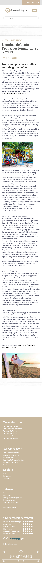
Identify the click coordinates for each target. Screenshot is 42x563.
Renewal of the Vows (11, 455)
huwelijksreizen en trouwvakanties (14, 93)
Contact (6, 465)
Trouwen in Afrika (10, 433)
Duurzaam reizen (9, 500)
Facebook (7, 473)
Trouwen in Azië (9, 436)
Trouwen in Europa (10, 431)
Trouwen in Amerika (10, 426)
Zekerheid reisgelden (11, 502)
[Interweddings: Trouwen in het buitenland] (16, 10)
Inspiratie (7, 495)
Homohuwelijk (8, 458)
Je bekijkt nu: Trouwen (30, 2)
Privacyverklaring (10, 507)
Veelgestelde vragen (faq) (13, 498)
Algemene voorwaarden (12, 505)
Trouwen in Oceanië (10, 438)
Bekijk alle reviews (10, 544)
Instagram (7, 476)
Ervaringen (7, 493)
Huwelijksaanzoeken (10, 462)
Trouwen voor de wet (11, 453)
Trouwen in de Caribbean (12, 429)
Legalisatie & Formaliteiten (13, 460)
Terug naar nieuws (13, 40)
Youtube (6, 478)
